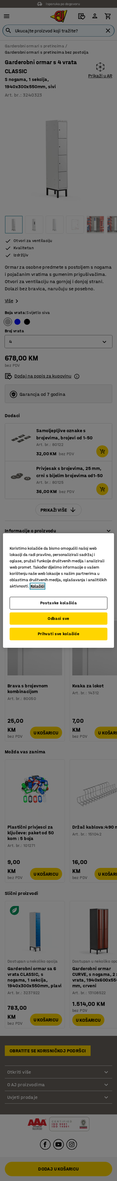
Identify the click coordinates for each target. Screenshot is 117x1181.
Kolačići (37, 586)
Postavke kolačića (58, 602)
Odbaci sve (58, 618)
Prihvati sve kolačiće (59, 633)
